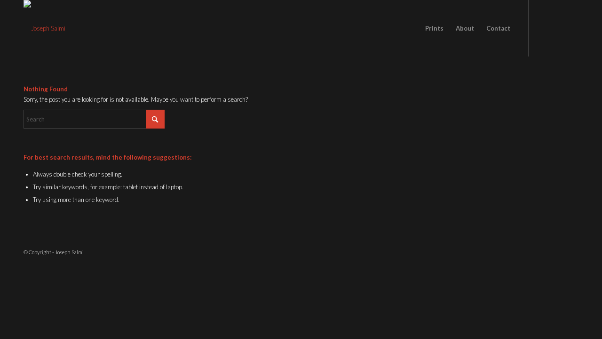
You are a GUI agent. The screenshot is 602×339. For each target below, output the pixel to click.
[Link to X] (557, 28)
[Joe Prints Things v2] (44, 28)
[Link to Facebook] (543, 28)
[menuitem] (434, 28)
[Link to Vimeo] (571, 28)
